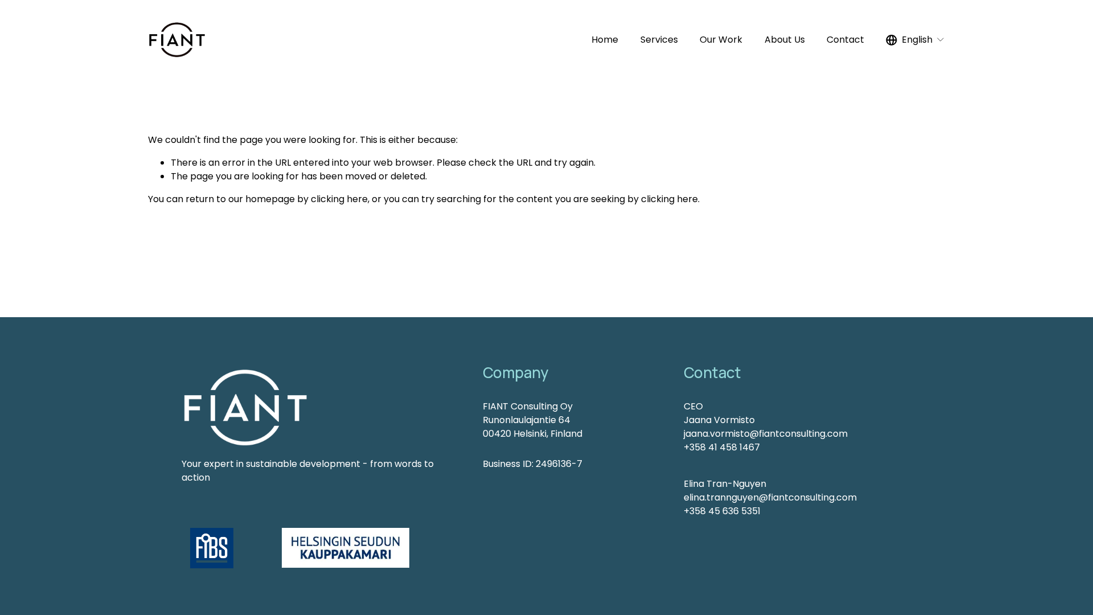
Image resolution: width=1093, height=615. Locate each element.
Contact (845, 39)
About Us (785, 39)
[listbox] (915, 40)
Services (659, 39)
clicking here (339, 199)
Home (604, 39)
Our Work (721, 39)
